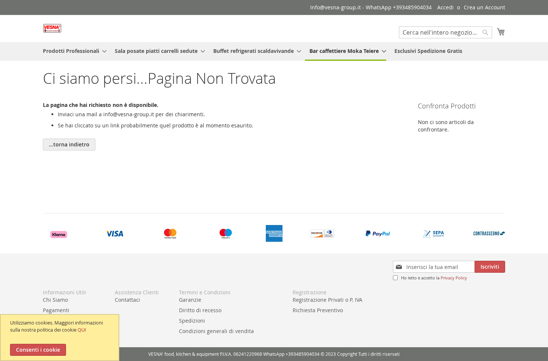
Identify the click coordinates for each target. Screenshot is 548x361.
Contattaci (127, 299)
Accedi (445, 7)
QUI (82, 329)
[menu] (274, 51)
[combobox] (445, 32)
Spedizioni (192, 320)
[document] (60, 337)
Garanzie (190, 299)
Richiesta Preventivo (318, 310)
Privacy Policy (454, 278)
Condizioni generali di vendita (216, 331)
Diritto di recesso (200, 310)
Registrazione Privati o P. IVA (327, 299)
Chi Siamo (55, 299)
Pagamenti (56, 310)
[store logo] (52, 28)
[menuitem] (72, 51)
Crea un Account (484, 7)
